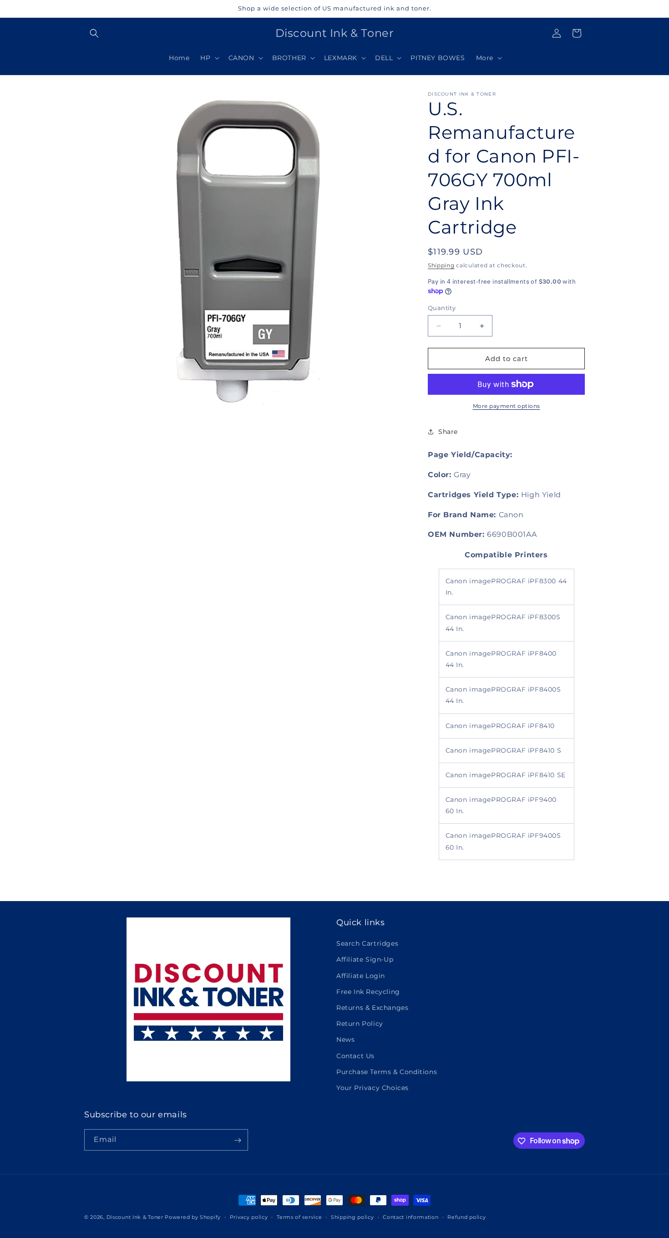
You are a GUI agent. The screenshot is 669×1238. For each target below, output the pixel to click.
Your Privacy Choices (372, 1088)
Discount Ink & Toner (134, 1217)
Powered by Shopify (193, 1217)
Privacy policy (249, 1216)
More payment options (506, 405)
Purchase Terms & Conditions (386, 1072)
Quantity (442, 307)
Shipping (441, 265)
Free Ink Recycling (368, 992)
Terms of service (299, 1216)
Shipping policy (352, 1216)
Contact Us (355, 1056)
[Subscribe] (238, 1140)
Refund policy (466, 1216)
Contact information (410, 1216)
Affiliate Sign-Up (364, 960)
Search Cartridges (367, 943)
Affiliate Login (360, 976)
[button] (94, 33)
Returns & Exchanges (372, 1008)
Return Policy (359, 1023)
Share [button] (448, 432)
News (345, 1039)
